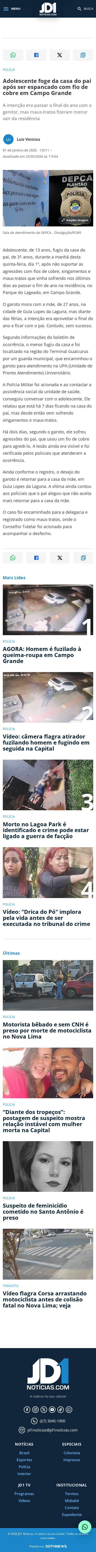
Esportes (24, 1459)
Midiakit (72, 1500)
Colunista (72, 1452)
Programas (24, 1493)
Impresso (71, 1459)
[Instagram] (35, 1409)
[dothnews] (56, 1546)
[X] (44, 1409)
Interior (24, 1473)
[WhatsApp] (69, 1409)
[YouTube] (52, 1409)
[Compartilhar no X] (59, 55)
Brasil (24, 1452)
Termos (72, 1493)
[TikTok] (60, 1409)
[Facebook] (27, 1409)
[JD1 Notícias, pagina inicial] (48, 8)
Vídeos (24, 1500)
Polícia (24, 1466)
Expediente (72, 1514)
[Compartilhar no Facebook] (36, 55)
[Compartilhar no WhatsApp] (13, 55)
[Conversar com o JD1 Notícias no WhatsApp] (84, 1526)
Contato (72, 1507)
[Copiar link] (83, 55)
